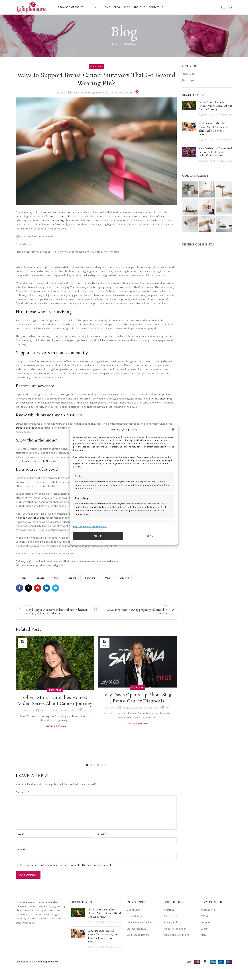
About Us (169, 909)
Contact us (170, 916)
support (71, 577)
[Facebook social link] (19, 588)
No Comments (224, 114)
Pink (56, 577)
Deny (149, 536)
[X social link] (28, 588)
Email (102, 834)
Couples (205, 922)
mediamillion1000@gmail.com (90, 92)
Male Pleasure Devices (140, 922)
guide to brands (25, 427)
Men (203, 934)
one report (122, 224)
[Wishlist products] (230, 7)
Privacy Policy (172, 922)
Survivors (90, 577)
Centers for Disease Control (52, 216)
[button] (173, 429)
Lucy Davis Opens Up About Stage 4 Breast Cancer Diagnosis (137, 698)
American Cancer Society (30, 517)
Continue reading (55, 726)
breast (24, 577)
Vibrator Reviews (136, 928)
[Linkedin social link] (46, 588)
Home (115, 44)
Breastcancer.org (53, 220)
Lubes (204, 928)
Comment (22, 792)
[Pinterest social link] (37, 588)
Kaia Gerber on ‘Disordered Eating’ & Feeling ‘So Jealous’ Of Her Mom (215, 152)
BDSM (204, 916)
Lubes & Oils (134, 916)
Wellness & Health (138, 934)
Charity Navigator (47, 461)
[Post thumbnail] (189, 108)
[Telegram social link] (55, 588)
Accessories (208, 909)
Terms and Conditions (177, 934)
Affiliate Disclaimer (175, 928)
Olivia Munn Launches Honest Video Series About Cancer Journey (55, 701)
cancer (40, 577)
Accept (98, 536)
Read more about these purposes (90, 526)
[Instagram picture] (190, 189)
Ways (107, 577)
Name (20, 834)
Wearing (124, 577)
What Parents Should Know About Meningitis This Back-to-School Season (213, 129)
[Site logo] (31, 7)
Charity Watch (24, 461)
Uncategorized (190, 80)
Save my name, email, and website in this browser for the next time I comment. (65, 865)
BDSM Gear (129, 44)
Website (20, 849)
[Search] (223, 7)
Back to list (96, 609)
